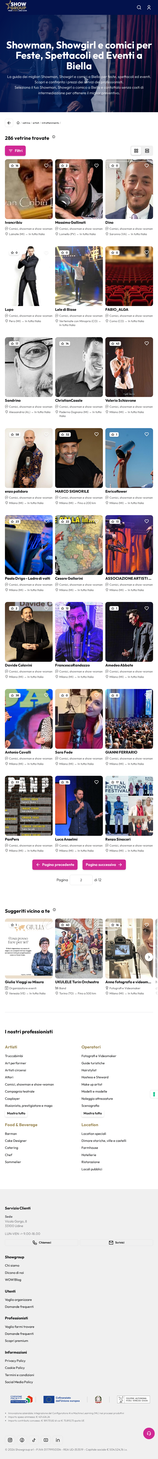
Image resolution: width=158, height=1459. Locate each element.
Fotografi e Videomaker (98, 1056)
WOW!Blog (13, 1280)
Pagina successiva (101, 864)
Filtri (18, 150)
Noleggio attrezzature (97, 1098)
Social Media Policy (19, 1382)
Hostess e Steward (94, 1077)
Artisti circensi (15, 1070)
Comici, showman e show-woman (29, 1084)
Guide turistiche (93, 1063)
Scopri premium (16, 1341)
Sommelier (13, 1162)
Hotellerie (88, 1155)
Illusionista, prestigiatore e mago (28, 1105)
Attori (9, 1077)
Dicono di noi (14, 1273)
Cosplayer (12, 1098)
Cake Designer (16, 1141)
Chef (8, 1155)
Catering (11, 1148)
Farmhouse (89, 1148)
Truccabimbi (14, 1056)
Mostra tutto (16, 1113)
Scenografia (90, 1105)
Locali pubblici (91, 1169)
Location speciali (93, 1134)
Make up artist (91, 1084)
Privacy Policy (15, 1361)
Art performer (15, 1063)
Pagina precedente (58, 864)
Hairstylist (88, 1070)
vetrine (26, 122)
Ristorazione (90, 1162)
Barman (11, 1134)
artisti (36, 122)
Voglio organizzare (18, 1300)
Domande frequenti (19, 1307)
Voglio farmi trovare (19, 1327)
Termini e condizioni (19, 1375)
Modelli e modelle (94, 1091)
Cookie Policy (15, 1368)
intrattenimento (50, 122)
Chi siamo (12, 1265)
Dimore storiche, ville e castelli (103, 1141)
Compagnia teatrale (20, 1091)
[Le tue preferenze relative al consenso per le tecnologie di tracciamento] (154, 1094)
